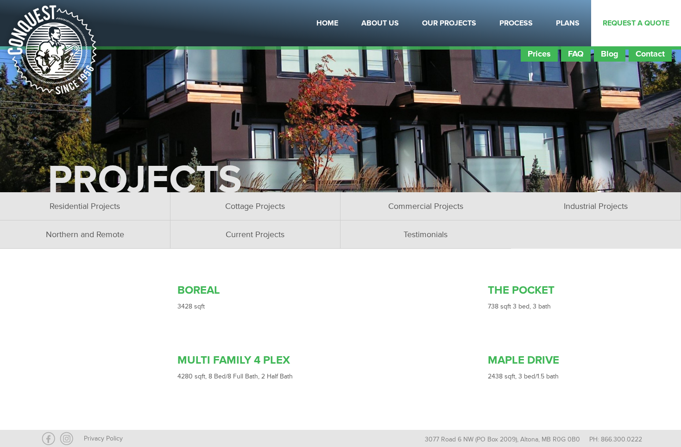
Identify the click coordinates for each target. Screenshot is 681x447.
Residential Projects (85, 206)
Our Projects (449, 23)
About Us (380, 23)
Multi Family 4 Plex (233, 360)
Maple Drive (523, 360)
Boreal (198, 290)
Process (516, 23)
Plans (568, 23)
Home (327, 23)
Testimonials (426, 234)
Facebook (118, 23)
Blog (609, 54)
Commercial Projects (425, 206)
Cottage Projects (255, 206)
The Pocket (521, 290)
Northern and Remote (85, 234)
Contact (650, 54)
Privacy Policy (103, 438)
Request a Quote (636, 23)
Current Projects (255, 234)
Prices (539, 54)
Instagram (141, 23)
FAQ (576, 54)
